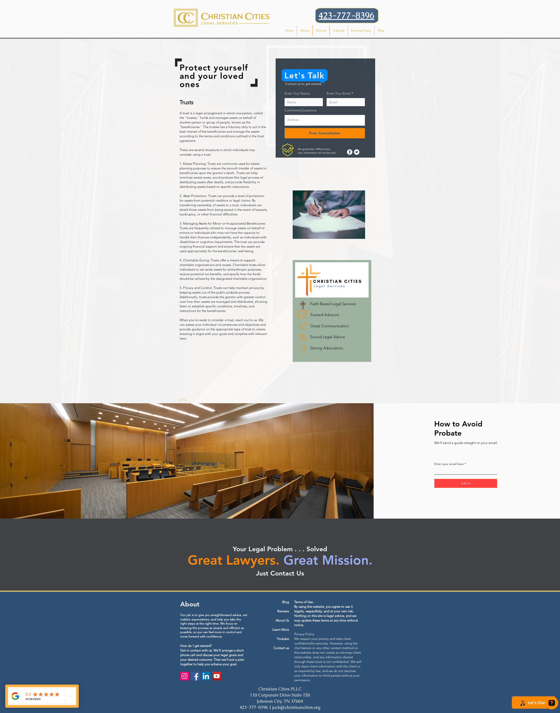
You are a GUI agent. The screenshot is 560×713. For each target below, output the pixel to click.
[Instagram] (184, 676)
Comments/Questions (301, 110)
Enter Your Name (297, 93)
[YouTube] (216, 676)
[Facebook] (195, 676)
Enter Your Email (339, 93)
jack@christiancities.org (296, 707)
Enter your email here (449, 463)
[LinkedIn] (206, 676)
